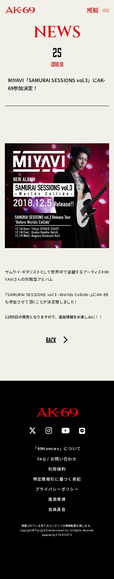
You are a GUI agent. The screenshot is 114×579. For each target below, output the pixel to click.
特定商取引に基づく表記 (57, 479)
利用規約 (57, 469)
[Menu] (105, 10)
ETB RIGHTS (64, 535)
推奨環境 (57, 499)
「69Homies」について (57, 448)
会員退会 (57, 509)
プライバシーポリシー (57, 489)
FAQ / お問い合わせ (57, 459)
